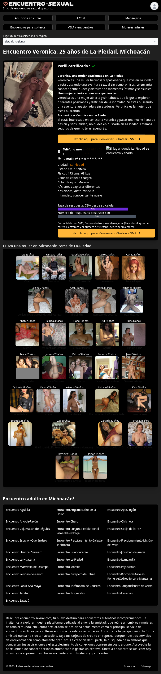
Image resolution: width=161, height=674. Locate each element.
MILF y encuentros (80, 27)
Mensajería (133, 18)
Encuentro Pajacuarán (121, 567)
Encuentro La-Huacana (20, 559)
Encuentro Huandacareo (72, 552)
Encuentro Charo (67, 521)
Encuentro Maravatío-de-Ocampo (27, 567)
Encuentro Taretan (17, 593)
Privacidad (130, 666)
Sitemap (146, 666)
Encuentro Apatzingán (121, 510)
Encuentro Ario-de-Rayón (22, 521)
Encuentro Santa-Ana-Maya (23, 586)
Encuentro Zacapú (17, 600)
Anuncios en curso (28, 18)
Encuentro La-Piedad (70, 559)
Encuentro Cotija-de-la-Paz (124, 529)
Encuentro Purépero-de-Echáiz (76, 574)
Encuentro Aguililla (18, 510)
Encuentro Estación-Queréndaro (26, 540)
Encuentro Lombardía (121, 559)
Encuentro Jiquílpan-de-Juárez (126, 552)
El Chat (80, 18)
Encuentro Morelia (68, 567)
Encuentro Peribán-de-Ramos (24, 574)
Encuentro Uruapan (119, 593)
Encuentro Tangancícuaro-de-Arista (129, 586)
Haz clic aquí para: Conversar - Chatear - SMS (104, 139)
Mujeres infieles (133, 27)
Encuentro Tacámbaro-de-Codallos (78, 586)
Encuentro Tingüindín (70, 593)
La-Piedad (77, 165)
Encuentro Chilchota (120, 521)
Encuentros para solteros (27, 27)
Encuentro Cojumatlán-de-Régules (28, 529)
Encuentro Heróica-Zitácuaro (24, 552)
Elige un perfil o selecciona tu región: (25, 36)
